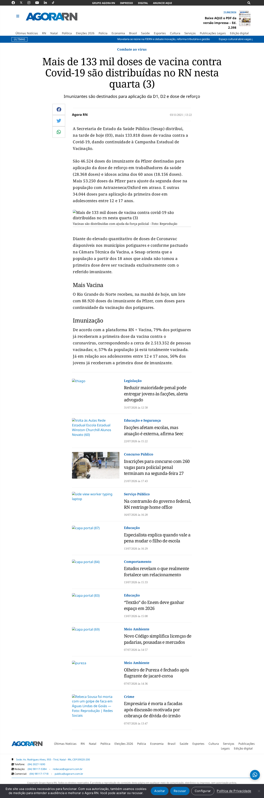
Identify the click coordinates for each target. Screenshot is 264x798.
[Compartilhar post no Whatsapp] (59, 132)
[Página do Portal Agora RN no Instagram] (30, 2)
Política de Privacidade (234, 791)
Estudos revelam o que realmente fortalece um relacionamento (156, 571)
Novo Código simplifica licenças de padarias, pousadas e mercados (157, 639)
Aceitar (159, 791)
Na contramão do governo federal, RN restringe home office (157, 504)
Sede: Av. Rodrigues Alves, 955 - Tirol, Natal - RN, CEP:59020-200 (53, 759)
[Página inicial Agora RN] (27, 744)
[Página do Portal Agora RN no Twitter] (23, 2)
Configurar (203, 791)
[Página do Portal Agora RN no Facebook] (15, 2)
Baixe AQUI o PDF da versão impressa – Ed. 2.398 (219, 23)
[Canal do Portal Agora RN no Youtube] (39, 2)
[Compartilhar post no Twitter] (59, 120)
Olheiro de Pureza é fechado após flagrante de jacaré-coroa (156, 673)
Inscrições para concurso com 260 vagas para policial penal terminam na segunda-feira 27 (157, 467)
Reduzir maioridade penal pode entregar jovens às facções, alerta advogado (156, 394)
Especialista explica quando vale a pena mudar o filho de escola (157, 538)
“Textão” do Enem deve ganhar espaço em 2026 (154, 605)
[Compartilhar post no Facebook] (59, 109)
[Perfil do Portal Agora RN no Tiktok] (55, 2)
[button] (18, 16)
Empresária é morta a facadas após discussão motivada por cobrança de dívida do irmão (153, 710)
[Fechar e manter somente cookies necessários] (259, 791)
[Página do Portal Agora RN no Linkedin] (47, 2)
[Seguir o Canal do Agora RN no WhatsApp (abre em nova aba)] (255, 775)
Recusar (180, 791)
